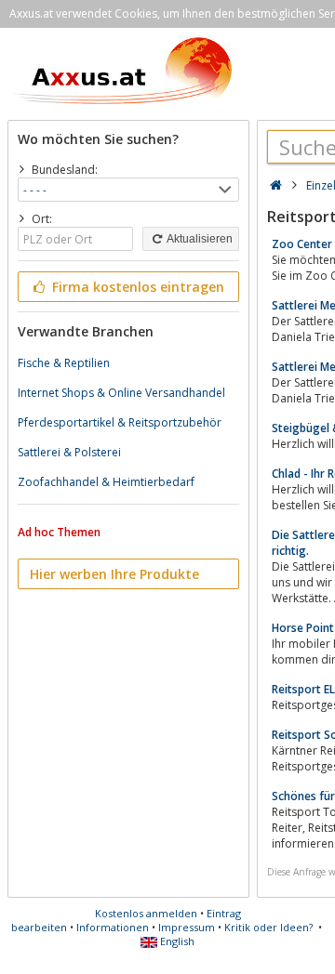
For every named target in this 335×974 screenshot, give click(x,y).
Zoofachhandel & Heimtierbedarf (106, 482)
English (175, 941)
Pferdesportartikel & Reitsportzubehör (119, 422)
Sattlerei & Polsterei (69, 452)
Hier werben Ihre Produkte (114, 574)
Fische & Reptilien (64, 363)
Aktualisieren (199, 238)
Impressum (186, 927)
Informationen (112, 927)
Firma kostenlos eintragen (136, 287)
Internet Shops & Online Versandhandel (121, 393)
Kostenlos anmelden (146, 913)
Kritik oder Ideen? (268, 927)
